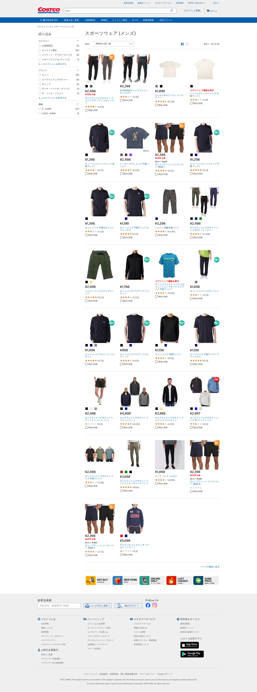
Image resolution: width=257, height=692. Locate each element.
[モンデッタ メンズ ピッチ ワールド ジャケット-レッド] (121, 536)
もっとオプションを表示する (52, 64)
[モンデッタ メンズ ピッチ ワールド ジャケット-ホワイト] (131, 536)
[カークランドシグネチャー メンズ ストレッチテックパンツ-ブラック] (131, 472)
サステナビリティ (48, 640)
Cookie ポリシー (165, 674)
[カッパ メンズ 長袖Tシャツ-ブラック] (156, 345)
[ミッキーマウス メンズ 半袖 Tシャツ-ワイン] (126, 155)
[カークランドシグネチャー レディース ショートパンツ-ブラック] (86, 409)
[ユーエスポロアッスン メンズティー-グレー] (156, 86)
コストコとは (48, 619)
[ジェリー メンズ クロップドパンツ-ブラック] (86, 282)
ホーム (40, 26)
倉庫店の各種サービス (189, 632)
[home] (49, 10)
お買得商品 (90, 20)
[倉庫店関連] (154, 20)
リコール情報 (139, 632)
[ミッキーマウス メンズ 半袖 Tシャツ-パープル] (131, 155)
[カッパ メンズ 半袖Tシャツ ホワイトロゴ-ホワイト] (121, 218)
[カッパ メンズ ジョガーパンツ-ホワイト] (191, 282)
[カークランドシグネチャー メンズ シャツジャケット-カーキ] (161, 409)
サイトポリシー (147, 674)
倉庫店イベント (186, 628)
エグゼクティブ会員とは (98, 632)
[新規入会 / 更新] (79, 20)
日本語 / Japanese (195, 3)
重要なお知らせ (140, 628)
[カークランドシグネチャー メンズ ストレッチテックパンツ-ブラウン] (121, 472)
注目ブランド (165, 20)
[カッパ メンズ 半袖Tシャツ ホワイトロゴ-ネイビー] (126, 218)
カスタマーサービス (144, 619)
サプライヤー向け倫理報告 (52, 663)
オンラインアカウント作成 (99, 628)
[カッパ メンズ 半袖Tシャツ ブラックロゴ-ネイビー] (196, 345)
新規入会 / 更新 (71, 20)
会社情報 (45, 623)
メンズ (48, 26)
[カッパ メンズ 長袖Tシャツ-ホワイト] (161, 345)
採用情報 (45, 632)
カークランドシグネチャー (52, 636)
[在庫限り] (179, 580)
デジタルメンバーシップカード (101, 640)
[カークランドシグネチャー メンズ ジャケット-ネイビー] (126, 409)
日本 (215, 3)
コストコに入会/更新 (96, 623)
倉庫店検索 (44, 600)
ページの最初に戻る (210, 566)
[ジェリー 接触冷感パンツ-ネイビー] (156, 218)
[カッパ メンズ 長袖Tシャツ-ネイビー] (166, 345)
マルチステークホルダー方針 (53, 644)
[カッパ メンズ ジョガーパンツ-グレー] (196, 282)
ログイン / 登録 (192, 10)
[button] (173, 10)
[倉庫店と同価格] (206, 580)
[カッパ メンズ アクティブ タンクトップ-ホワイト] (126, 345)
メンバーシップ (95, 619)
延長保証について (141, 644)
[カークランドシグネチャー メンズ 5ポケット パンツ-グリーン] (201, 218)
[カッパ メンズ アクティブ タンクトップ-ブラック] (121, 345)
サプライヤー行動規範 (50, 658)
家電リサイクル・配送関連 (145, 640)
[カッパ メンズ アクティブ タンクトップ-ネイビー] (131, 345)
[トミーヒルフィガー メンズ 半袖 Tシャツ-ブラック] (191, 86)
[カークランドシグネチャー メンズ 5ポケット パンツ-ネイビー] (196, 218)
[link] (100, 82)
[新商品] (125, 580)
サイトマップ (90, 674)
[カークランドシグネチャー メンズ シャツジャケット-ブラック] (156, 409)
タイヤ (135, 20)
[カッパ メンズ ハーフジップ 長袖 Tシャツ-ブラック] (86, 155)
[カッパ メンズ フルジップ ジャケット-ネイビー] (91, 345)
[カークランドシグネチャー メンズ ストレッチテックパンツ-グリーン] (126, 472)
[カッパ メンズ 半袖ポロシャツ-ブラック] (86, 218)
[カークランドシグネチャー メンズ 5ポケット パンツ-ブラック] (191, 218)
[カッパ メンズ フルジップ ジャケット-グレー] (96, 345)
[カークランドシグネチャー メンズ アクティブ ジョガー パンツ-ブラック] (86, 86)
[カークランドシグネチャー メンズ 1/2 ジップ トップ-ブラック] (191, 409)
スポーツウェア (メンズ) (64, 26)
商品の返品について (142, 636)
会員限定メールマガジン (98, 644)
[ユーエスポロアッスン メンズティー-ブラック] (161, 86)
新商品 (104, 20)
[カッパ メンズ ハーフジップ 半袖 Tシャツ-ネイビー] (196, 155)
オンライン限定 (119, 20)
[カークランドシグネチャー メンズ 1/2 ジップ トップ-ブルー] (196, 409)
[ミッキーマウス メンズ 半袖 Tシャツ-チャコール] (121, 155)
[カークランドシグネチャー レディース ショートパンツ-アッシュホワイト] (91, 409)
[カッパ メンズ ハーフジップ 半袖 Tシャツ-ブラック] (191, 155)
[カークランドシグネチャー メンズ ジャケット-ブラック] (121, 409)
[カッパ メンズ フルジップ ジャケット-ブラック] (86, 345)
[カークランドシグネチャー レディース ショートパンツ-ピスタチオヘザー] (96, 409)
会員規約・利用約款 (108, 674)
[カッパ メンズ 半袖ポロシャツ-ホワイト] (91, 218)
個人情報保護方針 (129, 674)
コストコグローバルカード (99, 636)
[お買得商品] (95, 20)
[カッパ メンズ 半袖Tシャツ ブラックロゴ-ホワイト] (191, 345)
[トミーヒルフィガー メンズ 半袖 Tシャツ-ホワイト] (196, 86)
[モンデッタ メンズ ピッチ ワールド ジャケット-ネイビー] (126, 536)
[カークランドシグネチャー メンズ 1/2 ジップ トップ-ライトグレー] (201, 409)
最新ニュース (46, 628)
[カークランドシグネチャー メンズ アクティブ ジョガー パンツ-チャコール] (91, 86)
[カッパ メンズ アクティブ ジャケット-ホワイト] (121, 282)
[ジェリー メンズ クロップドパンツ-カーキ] (91, 282)
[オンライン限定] (152, 580)
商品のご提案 (46, 654)
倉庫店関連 (148, 20)
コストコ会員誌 (94, 648)
